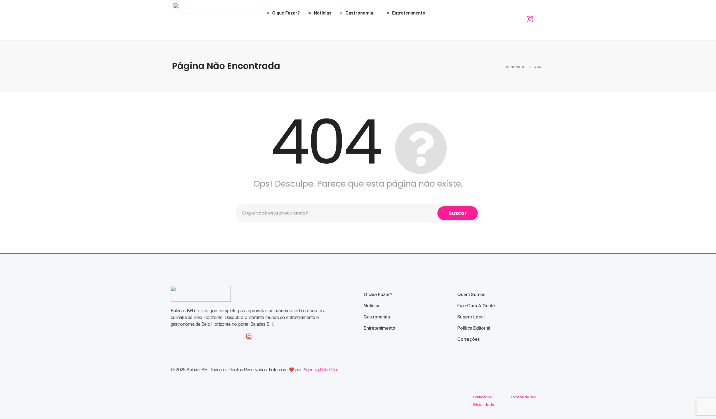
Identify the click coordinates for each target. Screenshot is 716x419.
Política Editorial (473, 328)
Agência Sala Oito (320, 369)
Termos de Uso (523, 397)
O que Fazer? (286, 13)
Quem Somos (471, 294)
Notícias (322, 13)
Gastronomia (359, 13)
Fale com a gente (476, 305)
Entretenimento (408, 13)
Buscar (458, 213)
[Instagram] (249, 336)
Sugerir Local (470, 317)
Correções (468, 339)
